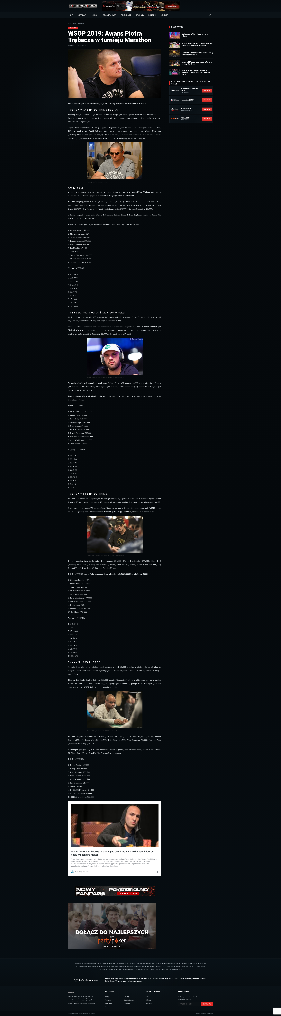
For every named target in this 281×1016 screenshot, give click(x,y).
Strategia (140, 15)
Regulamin (149, 1003)
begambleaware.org (118, 981)
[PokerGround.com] (83, 6)
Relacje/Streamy (109, 15)
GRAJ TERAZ (207, 90)
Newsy (70, 15)
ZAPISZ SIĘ (207, 1004)
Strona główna (72, 23)
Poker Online (126, 15)
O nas (147, 996)
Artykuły (82, 15)
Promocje (94, 15)
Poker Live (152, 15)
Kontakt (164, 15)
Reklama (148, 1000)
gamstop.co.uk (136, 981)
